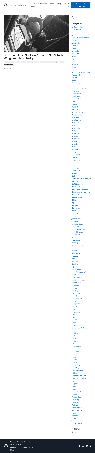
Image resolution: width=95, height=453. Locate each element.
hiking (74, 200)
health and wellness (80, 189)
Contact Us (66, 5)
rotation (75, 338)
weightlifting (77, 410)
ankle (74, 40)
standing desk (77, 370)
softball (75, 362)
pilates (74, 288)
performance (43, 62)
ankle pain (76, 43)
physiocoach (76, 282)
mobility (75, 242)
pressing (75, 314)
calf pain (75, 85)
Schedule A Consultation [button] (81, 5)
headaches (76, 187)
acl (73, 32)
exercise (75, 157)
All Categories (77, 27)
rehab (74, 330)
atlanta (6, 62)
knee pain (75, 226)
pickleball (75, 285)
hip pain (75, 205)
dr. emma (75, 131)
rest (73, 336)
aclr (73, 35)
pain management (79, 272)
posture (75, 306)
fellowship (76, 160)
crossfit (12, 62)
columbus (76, 91)
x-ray (74, 418)
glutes (74, 173)
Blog (59, 4)
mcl (73, 237)
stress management (80, 378)
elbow (74, 152)
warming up (77, 408)
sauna (74, 344)
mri (73, 248)
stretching (76, 381)
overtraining (77, 269)
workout (75, 416)
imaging (75, 213)
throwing (75, 400)
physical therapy (53, 62)
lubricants (76, 235)
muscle (74, 251)
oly (73, 266)
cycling (74, 104)
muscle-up (30, 62)
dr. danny (75, 123)
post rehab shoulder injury (80, 299)
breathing (76, 80)
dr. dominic (76, 128)
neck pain (75, 261)
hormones (76, 208)
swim (74, 386)
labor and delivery (79, 229)
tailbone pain (77, 392)
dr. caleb (23, 62)
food (74, 163)
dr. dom (75, 125)
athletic (75, 45)
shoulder (61, 62)
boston (74, 77)
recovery (75, 325)
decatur (17, 62)
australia (75, 51)
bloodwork (76, 75)
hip (73, 203)
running (75, 341)
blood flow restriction (81, 72)
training (75, 405)
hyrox (74, 211)
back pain (75, 54)
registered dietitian (80, 328)
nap (73, 258)
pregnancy (76, 312)
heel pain (75, 195)
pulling (74, 320)
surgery (75, 384)
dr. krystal (76, 136)
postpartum (76, 304)
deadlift (75, 107)
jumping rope (77, 224)
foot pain (75, 168)
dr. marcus (76, 139)
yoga (73, 421)
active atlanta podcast (81, 38)
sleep (74, 357)
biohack (75, 64)
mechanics (76, 240)
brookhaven (76, 83)
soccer (74, 360)
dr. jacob (75, 133)
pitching (75, 290)
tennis (74, 394)
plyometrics (76, 293)
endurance (76, 155)
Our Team (32, 5)
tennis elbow (77, 397)
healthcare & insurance (81, 192)
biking (74, 61)
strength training (8, 64)
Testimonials (42, 4)
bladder (75, 69)
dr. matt (75, 141)
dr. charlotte (77, 120)
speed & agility (78, 365)
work (74, 413)
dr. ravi (75, 147)
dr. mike (75, 144)
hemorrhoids (77, 197)
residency (75, 333)
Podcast (52, 4)
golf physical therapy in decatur (81, 180)
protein (74, 317)
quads (74, 322)
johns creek (76, 219)
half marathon (77, 184)
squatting (75, 368)
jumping (75, 221)
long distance (77, 232)
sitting (74, 354)
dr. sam (75, 149)
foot (73, 165)
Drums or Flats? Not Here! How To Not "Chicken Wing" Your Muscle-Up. (35, 56)
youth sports (77, 423)
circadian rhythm (79, 88)
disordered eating (79, 112)
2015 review (76, 29)
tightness (76, 402)
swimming (76, 389)
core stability (77, 99)
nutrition (75, 264)
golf (73, 176)
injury (74, 216)
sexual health (77, 346)
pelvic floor (76, 274)
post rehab (76, 296)
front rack (76, 171)
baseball (75, 56)
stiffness (75, 373)
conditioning (77, 96)
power (74, 309)
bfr (73, 59)
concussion (76, 93)
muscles (37, 62)
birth (74, 67)
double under (77, 115)
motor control (77, 245)
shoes (74, 349)
